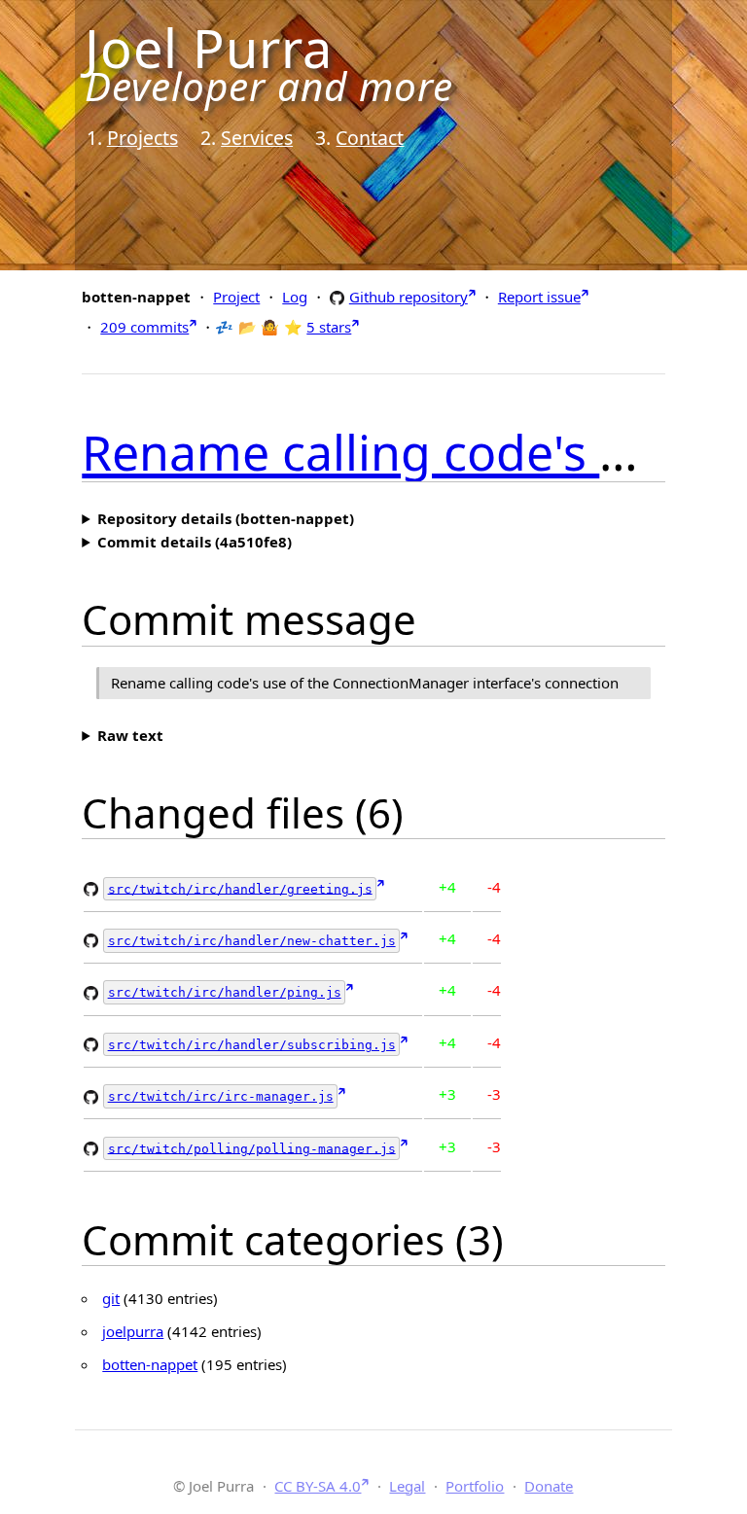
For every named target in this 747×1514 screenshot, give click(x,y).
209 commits (144, 326)
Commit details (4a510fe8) (194, 541)
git (111, 1298)
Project (236, 296)
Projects (142, 137)
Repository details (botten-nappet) (225, 518)
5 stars (328, 326)
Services (257, 137)
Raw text (130, 735)
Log (294, 296)
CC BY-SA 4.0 (317, 1486)
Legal (407, 1486)
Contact (370, 137)
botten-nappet (149, 1364)
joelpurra (132, 1331)
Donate (548, 1486)
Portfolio (474, 1486)
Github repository (408, 296)
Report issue (539, 296)
